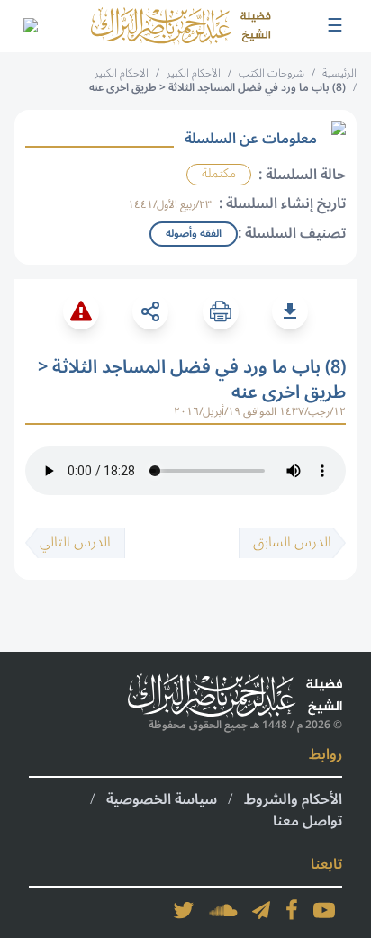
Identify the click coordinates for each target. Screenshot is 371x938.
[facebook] (292, 910)
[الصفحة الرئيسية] (181, 26)
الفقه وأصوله (194, 233)
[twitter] (184, 910)
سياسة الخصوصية (161, 799)
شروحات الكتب (271, 73)
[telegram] (261, 910)
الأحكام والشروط (293, 799)
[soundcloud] (223, 910)
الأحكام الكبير (194, 73)
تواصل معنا (307, 821)
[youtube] (324, 910)
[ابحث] (29, 26)
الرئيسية (339, 73)
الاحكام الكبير (122, 73)
